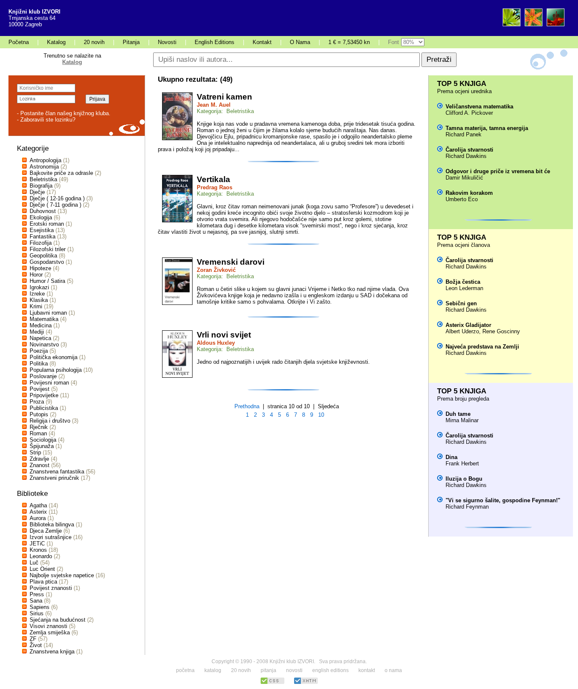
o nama (393, 670)
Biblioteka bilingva (52, 524)
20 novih (94, 42)
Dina (451, 457)
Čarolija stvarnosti (469, 150)
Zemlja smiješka (50, 632)
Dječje (37, 192)
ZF (33, 639)
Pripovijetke (44, 395)
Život (36, 645)
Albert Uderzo (462, 331)
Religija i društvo (50, 421)
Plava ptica (43, 581)
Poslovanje (43, 376)
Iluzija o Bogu (464, 479)
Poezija (39, 351)
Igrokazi (39, 287)
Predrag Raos (214, 187)
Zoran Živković (216, 270)
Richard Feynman (467, 507)
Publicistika (44, 408)
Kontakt (262, 42)
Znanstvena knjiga (52, 651)
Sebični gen (461, 303)
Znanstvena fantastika (57, 471)
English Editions (214, 42)
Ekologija (41, 217)
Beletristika (43, 179)
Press (37, 594)
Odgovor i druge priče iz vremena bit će (498, 171)
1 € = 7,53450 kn (349, 42)
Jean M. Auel (214, 105)
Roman (38, 433)
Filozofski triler (48, 249)
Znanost (40, 465)
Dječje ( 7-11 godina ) (55, 205)
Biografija (41, 186)
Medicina (41, 325)
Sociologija (43, 440)
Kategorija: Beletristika (225, 111)
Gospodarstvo (47, 262)
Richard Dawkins (466, 156)
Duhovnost (43, 211)
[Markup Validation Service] (306, 683)
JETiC (37, 543)
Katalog (56, 42)
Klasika (39, 300)
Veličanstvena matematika (479, 106)
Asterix (38, 512)
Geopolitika (43, 255)
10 (321, 415)
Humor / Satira (47, 281)
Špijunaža (42, 446)
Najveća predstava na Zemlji (482, 346)
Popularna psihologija (56, 370)
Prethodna (246, 406)
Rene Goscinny (501, 331)
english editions (330, 670)
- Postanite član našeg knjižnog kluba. (63, 113)
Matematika (44, 319)
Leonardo (41, 556)
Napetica (40, 338)
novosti (294, 670)
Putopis (39, 414)
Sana (36, 601)
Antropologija (45, 160)
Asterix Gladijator (468, 325)
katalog (212, 670)
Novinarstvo (44, 344)
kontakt (366, 670)
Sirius (37, 613)
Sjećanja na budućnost (57, 620)
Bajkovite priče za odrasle (61, 173)
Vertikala (213, 179)
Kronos (38, 550)
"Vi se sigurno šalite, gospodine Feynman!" (503, 500)
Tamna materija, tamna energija (487, 128)
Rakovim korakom (469, 193)
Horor (36, 274)
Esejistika (42, 230)
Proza (37, 401)
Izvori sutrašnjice (51, 537)
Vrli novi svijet (224, 334)
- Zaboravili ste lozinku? (46, 119)
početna (185, 670)
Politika (39, 363)
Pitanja (131, 42)
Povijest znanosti (51, 588)
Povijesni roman (49, 382)
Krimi (36, 306)
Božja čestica (463, 282)
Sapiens (40, 607)
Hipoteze (40, 268)
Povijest (40, 389)
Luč (34, 562)
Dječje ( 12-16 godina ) (57, 198)
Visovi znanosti (48, 626)
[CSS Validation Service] (272, 683)
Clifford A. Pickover (469, 113)
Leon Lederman (464, 288)
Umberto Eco (462, 199)
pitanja (268, 670)
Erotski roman (47, 224)
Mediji (37, 332)
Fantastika (42, 236)
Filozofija (41, 243)
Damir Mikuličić (464, 177)
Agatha (38, 505)
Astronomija (44, 166)
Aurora (38, 518)
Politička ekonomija (53, 357)
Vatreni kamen (224, 96)
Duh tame (458, 414)
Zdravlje (39, 459)
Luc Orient (42, 569)
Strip (35, 452)
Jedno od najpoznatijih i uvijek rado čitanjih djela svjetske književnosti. (283, 362)
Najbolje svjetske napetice (62, 575)
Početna (18, 42)
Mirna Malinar (462, 420)
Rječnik (39, 427)
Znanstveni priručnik (54, 478)
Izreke (37, 294)
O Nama (300, 42)
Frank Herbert (462, 463)
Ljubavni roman (48, 313)
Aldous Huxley (216, 343)
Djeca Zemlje (46, 531)
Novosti (167, 42)
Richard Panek (464, 134)
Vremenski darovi (230, 261)
